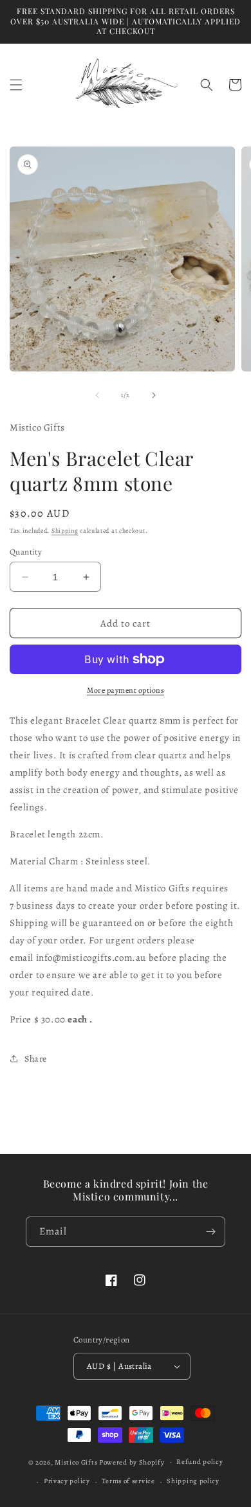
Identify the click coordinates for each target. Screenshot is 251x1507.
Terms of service (128, 1481)
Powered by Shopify (132, 1462)
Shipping (65, 530)
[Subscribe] (210, 1232)
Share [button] (35, 1059)
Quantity (26, 551)
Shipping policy (193, 1481)
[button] (16, 85)
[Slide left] (97, 395)
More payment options (125, 690)
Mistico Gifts (76, 1462)
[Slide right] (154, 395)
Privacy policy (67, 1481)
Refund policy (199, 1462)
